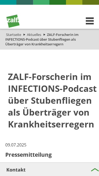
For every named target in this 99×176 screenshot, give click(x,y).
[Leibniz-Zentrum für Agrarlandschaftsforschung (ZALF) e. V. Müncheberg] (13, 26)
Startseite (13, 34)
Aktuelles (34, 34)
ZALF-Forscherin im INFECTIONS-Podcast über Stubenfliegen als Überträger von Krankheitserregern (41, 39)
